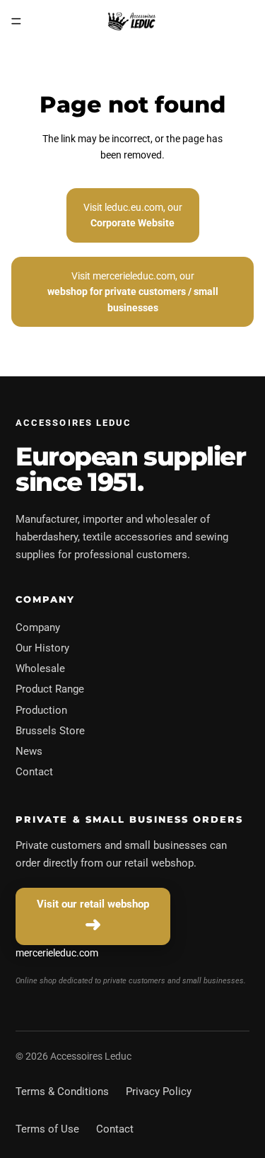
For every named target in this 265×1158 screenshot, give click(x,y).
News (29, 751)
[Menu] (16, 21)
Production (41, 710)
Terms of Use (47, 1129)
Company (38, 627)
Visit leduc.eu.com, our (132, 215)
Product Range (50, 689)
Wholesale (40, 668)
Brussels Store (50, 730)
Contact (34, 771)
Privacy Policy (159, 1091)
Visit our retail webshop (93, 904)
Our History (42, 648)
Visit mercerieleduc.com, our (132, 291)
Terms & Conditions (62, 1091)
